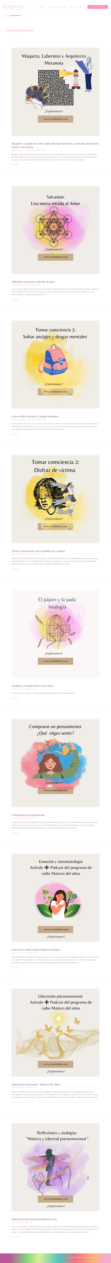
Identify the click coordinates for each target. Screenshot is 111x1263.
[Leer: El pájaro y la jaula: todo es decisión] (55, 634)
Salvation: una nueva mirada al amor (33, 281)
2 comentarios (16, 285)
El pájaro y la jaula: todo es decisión (32, 685)
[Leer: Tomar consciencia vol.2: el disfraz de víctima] (55, 499)
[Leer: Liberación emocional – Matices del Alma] (55, 1032)
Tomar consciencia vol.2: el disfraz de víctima (38, 551)
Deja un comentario (18, 150)
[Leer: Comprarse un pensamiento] (55, 763)
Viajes (71, 7)
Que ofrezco (80, 7)
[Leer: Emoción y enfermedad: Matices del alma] (55, 898)
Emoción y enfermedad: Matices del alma (36, 949)
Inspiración (30, 150)
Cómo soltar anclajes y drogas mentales (35, 416)
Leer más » (15, 164)
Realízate (38, 150)
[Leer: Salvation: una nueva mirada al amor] (55, 230)
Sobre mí (42, 7)
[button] (97, 7)
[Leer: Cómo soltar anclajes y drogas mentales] (55, 364)
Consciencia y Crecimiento (57, 7)
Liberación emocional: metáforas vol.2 (34, 1219)
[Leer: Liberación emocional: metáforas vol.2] (55, 1167)
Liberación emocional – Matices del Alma (36, 1084)
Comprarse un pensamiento (28, 814)
